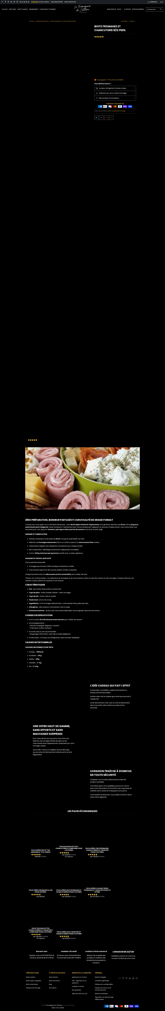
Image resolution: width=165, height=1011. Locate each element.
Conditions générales (102, 981)
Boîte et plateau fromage (116, 111)
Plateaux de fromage (33, 988)
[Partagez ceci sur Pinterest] (106, 117)
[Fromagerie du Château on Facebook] (5, 2)
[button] (120, 9)
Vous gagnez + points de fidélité (110, 80)
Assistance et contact (79, 977)
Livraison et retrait (78, 986)
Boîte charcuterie (32, 984)
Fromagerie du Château (54, 1005)
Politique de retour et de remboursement (103, 989)
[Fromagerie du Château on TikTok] (14, 2)
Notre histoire (53, 977)
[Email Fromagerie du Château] (2, 2)
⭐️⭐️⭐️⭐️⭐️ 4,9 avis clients (40, 2)
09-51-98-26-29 (24, 2)
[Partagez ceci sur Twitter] (96, 117)
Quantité (97, 67)
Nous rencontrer (57, 2)
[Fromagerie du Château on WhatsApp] (17, 2)
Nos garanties (76, 990)
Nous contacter (70, 2)
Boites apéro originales (33, 981)
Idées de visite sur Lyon (79, 994)
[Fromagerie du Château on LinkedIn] (11, 2)
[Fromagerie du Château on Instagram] (8, 2)
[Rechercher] (160, 9)
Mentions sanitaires (101, 994)
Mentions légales (100, 977)
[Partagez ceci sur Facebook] (101, 117)
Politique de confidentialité (104, 984)
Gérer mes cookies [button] (58, 1008)
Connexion (153, 2)
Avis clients (52, 988)
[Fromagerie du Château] (83, 9)
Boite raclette (30, 977)
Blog (50, 984)
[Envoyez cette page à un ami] (111, 117)
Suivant (132, 21)
